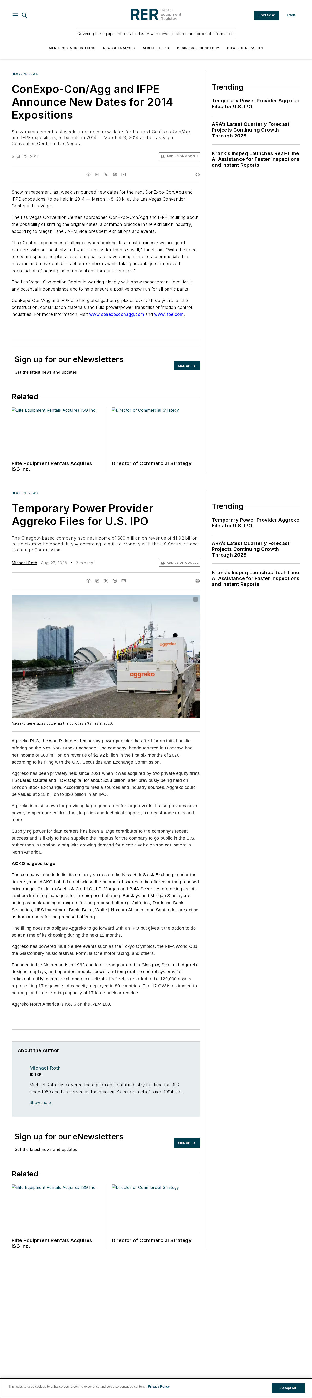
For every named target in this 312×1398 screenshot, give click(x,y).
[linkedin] (97, 174)
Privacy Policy (159, 1386)
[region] (156, 1388)
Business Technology (198, 48)
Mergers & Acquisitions (72, 48)
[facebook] (88, 174)
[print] (197, 174)
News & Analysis (119, 48)
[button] (15, 15)
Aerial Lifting (156, 48)
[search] (24, 15)
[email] (123, 174)
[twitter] (106, 174)
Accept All (288, 1388)
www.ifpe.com (169, 314)
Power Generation (245, 48)
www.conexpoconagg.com (116, 314)
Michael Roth (24, 562)
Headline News (25, 74)
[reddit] (114, 174)
